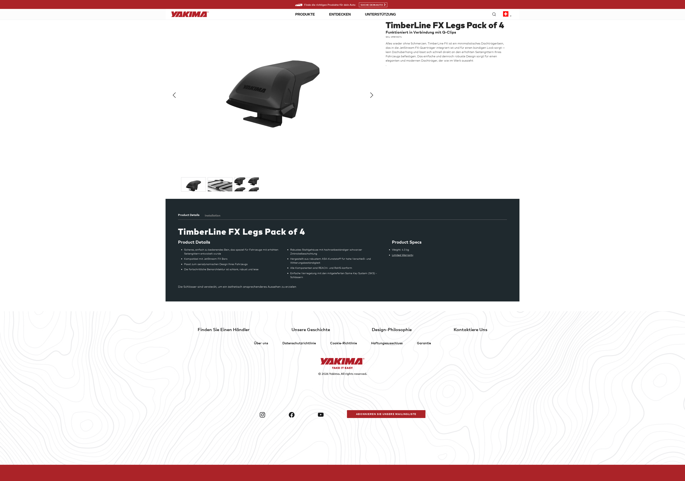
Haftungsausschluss (387, 343)
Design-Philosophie (392, 329)
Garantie (424, 343)
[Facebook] (302, 415)
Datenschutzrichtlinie (299, 343)
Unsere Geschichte (310, 329)
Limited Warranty (402, 254)
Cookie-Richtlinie (343, 343)
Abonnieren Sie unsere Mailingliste (386, 413)
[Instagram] (273, 415)
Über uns (261, 343)
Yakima (334, 374)
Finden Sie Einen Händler (224, 329)
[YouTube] (331, 415)
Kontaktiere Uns (470, 329)
